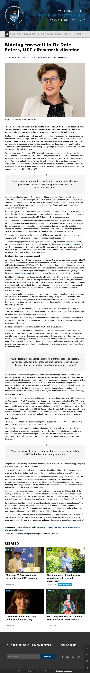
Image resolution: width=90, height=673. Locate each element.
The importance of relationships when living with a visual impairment (63, 578)
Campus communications (28, 34)
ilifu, (31, 391)
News (12, 34)
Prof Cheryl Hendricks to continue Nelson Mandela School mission (64, 618)
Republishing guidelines (64, 671)
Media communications (51, 34)
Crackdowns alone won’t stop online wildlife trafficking (21, 618)
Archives (67, 34)
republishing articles (27, 534)
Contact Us (78, 34)
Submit (48, 656)
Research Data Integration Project (22, 273)
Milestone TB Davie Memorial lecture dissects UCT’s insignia (21, 576)
